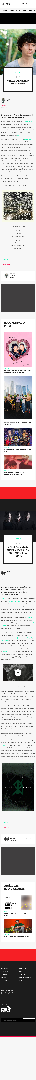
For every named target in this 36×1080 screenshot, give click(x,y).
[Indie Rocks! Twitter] (6, 993)
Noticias (4, 27)
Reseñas (10, 27)
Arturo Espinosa (9, 572)
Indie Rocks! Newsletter (8, 1017)
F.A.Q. (20, 980)
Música (4, 11)
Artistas (21, 971)
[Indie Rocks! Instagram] (9, 993)
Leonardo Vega (9, 100)
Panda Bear (3, 105)
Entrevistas (23, 968)
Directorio (22, 974)
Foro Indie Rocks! (25, 977)
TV (16, 11)
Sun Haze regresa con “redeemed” (17, 937)
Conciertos (18, 27)
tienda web (4, 745)
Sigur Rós (3, 578)
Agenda (11, 11)
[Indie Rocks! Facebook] (2, 993)
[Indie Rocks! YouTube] (13, 993)
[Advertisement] (18, 297)
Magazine (22, 11)
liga (18, 135)
